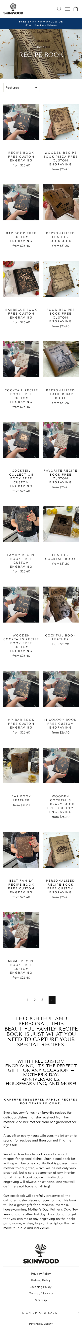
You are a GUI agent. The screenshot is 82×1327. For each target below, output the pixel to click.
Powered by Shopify (41, 1323)
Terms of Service (41, 1293)
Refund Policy (41, 1280)
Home (40, 47)
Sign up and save (40, 1312)
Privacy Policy (41, 1274)
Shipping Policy (41, 1287)
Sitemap (41, 1300)
